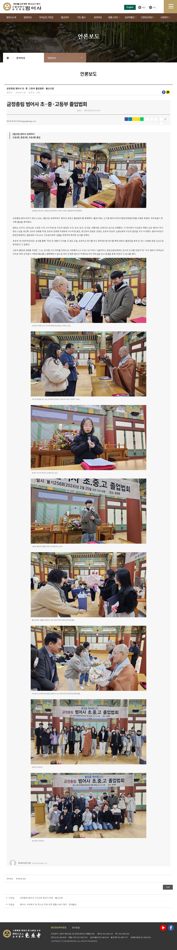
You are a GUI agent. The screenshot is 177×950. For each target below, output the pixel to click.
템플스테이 (113, 17)
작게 (154, 7)
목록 (168, 887)
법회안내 (27, 17)
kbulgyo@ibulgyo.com (39, 863)
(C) (63, 941)
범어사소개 (11, 17)
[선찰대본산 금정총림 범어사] (22, 6)
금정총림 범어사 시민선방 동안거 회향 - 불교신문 (41, 897)
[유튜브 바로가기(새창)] (163, 927)
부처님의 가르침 (46, 17)
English (130, 7)
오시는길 (76, 927)
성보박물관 (129, 17)
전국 (79, 110)
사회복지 (164, 17)
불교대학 (65, 17)
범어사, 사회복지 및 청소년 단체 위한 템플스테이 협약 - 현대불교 (48, 904)
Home (8, 57)
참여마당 (98, 17)
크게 (142, 7)
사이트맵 (173, 6)
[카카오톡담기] (168, 92)
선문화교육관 (147, 17)
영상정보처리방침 (58, 927)
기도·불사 (81, 17)
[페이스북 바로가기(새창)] (171, 927)
